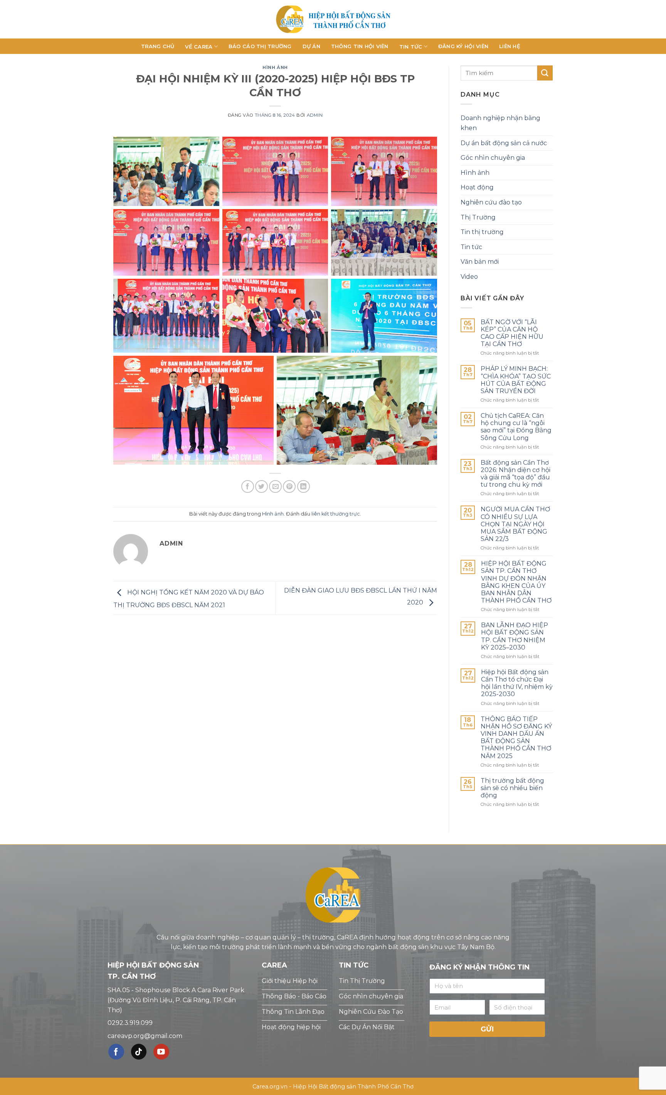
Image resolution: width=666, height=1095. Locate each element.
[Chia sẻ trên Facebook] (247, 486)
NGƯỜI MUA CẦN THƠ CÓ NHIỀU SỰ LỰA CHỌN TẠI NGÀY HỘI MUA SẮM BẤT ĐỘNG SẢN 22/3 (515, 524)
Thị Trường (478, 217)
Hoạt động (477, 187)
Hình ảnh (275, 67)
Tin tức (410, 47)
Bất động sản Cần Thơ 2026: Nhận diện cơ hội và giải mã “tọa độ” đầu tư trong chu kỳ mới (515, 474)
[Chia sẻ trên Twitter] (261, 486)
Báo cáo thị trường (260, 46)
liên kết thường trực (335, 514)
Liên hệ (509, 46)
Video (469, 276)
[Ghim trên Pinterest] (289, 486)
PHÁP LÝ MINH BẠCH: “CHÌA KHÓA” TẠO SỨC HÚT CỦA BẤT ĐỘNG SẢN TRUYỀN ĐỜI (516, 380)
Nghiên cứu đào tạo (491, 202)
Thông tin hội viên (359, 46)
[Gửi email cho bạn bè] (275, 486)
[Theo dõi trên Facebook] (116, 1052)
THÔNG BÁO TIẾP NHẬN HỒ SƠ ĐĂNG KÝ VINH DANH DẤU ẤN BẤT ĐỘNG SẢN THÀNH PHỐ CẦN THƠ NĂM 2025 (516, 737)
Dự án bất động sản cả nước (504, 143)
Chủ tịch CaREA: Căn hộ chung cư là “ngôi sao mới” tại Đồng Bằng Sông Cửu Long (516, 427)
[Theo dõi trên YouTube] (161, 1052)
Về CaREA (198, 47)
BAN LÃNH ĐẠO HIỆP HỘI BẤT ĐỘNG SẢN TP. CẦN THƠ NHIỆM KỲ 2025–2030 (514, 636)
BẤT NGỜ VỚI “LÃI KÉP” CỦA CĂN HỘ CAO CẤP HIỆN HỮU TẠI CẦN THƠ (512, 333)
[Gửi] (545, 72)
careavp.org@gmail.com (145, 1036)
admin (315, 115)
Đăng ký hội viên (463, 46)
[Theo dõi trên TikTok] (139, 1052)
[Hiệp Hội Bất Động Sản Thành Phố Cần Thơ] (333, 19)
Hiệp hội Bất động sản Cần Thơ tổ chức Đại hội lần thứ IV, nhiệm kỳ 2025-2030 (517, 683)
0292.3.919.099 (130, 1022)
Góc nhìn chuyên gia (493, 157)
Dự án (311, 46)
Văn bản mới (480, 261)
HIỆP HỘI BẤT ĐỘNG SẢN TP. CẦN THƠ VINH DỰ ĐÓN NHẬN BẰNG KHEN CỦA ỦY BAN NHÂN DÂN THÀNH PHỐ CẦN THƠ (516, 582)
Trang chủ (157, 46)
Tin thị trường (482, 232)
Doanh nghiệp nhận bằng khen (500, 123)
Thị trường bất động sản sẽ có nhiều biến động (512, 788)
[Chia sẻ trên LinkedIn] (303, 486)
